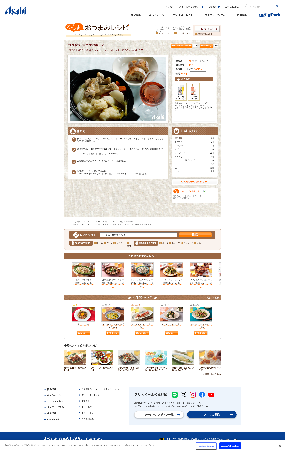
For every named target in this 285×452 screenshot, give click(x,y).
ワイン (110, 243)
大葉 (199, 243)
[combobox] (260, 6)
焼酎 (129, 246)
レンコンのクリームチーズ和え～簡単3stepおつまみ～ (142, 283)
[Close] (279, 446)
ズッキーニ (188, 243)
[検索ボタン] (277, 6)
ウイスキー (121, 243)
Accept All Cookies (230, 446)
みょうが (176, 243)
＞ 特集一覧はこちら (212, 374)
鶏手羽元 (179, 138)
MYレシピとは (164, 33)
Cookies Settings (206, 446)
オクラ (165, 243)
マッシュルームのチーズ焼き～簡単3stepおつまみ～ (201, 283)
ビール (100, 243)
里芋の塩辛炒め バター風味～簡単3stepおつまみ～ (112, 283)
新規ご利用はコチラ (204, 34)
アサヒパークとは (183, 33)
